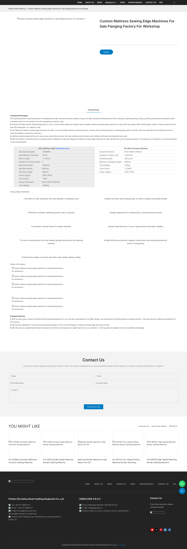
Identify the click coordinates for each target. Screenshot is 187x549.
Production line (144, 426)
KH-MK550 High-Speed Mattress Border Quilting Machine (162, 461)
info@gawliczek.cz (95, 508)
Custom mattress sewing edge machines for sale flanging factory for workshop (58, 9)
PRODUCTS (173, 426)
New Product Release (159, 426)
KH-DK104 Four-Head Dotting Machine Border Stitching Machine (126, 461)
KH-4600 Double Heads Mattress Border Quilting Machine (58, 461)
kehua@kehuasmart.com (26, 511)
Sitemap (122, 545)
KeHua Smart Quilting (17, 9)
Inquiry (106, 52)
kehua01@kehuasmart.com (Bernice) (23, 514)
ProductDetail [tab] (93, 110)
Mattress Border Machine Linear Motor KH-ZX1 (92, 461)
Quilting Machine (62, 148)
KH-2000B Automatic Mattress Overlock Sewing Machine (23, 461)
